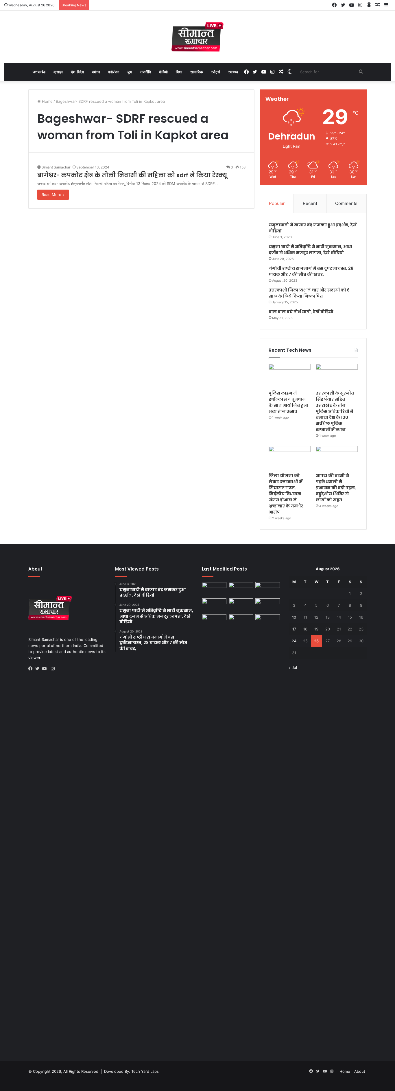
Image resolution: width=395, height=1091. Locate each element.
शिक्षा (179, 71)
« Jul (293, 667)
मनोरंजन (113, 71)
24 (294, 641)
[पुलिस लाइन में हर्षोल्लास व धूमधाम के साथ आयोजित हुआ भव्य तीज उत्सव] (290, 376)
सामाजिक (196, 71)
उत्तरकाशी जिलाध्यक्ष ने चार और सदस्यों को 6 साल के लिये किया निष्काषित (309, 293)
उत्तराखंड (39, 71)
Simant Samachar (56, 167)
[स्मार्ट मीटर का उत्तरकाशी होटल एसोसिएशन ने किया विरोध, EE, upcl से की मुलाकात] (214, 589)
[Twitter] (38, 668)
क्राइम (58, 71)
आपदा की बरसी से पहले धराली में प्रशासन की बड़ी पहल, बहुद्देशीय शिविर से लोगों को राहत (336, 488)
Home (47, 101)
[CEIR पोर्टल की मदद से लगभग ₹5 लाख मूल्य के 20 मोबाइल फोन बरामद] (267, 605)
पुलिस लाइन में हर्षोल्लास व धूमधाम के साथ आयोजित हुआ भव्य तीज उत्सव (288, 402)
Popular (277, 203)
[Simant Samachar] (197, 37)
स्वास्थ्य (233, 71)
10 (294, 617)
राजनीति (145, 71)
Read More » (53, 194)
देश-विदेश (77, 71)
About (359, 1071)
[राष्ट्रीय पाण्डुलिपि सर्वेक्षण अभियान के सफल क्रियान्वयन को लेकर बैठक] (267, 621)
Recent (310, 203)
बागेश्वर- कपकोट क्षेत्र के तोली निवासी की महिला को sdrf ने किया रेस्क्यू (132, 175)
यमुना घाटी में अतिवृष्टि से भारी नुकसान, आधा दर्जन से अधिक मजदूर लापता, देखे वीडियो (310, 250)
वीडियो (163, 71)
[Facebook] (31, 668)
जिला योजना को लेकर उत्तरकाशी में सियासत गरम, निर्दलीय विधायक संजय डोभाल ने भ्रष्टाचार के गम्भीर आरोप (286, 494)
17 (294, 629)
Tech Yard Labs (145, 1071)
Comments (346, 203)
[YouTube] (45, 668)
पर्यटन (96, 71)
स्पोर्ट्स (215, 71)
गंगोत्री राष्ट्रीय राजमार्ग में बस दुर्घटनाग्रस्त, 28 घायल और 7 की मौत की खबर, (311, 271)
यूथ (129, 71)
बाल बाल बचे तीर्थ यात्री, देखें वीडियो (301, 312)
